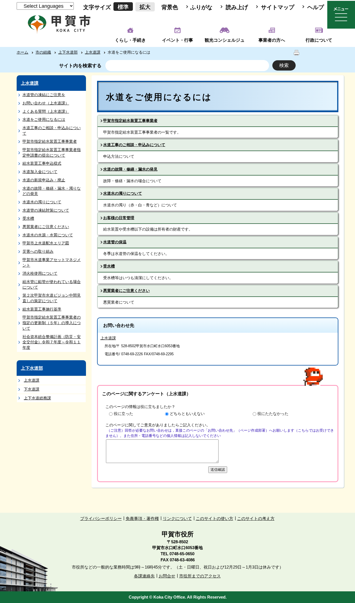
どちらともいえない (187, 413)
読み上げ (237, 7)
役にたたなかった (272, 413)
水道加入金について (39, 171)
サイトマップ (277, 7)
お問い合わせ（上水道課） (45, 103)
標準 (123, 7)
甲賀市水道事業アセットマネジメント (51, 262)
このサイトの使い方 (214, 518)
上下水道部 (68, 52)
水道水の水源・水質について (47, 235)
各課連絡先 (144, 576)
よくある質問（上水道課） (45, 111)
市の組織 (43, 52)
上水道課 (92, 52)
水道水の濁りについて (41, 202)
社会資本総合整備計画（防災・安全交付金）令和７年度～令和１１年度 (51, 342)
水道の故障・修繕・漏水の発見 (130, 169)
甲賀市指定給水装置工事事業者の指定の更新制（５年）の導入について (51, 322)
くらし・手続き (130, 40)
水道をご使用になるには (43, 119)
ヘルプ (315, 7)
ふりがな (201, 7)
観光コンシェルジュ (225, 40)
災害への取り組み (38, 251)
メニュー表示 (341, 15)
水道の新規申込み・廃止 (43, 180)
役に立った (123, 413)
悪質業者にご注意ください (45, 226)
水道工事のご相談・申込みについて (51, 131)
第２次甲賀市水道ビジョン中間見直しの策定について (51, 298)
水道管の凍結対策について (45, 210)
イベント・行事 (177, 40)
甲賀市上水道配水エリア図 (45, 243)
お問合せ (167, 576)
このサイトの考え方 (256, 518)
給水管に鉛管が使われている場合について (51, 284)
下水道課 (31, 389)
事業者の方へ (271, 40)
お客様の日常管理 (118, 218)
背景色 (169, 7)
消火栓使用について (39, 273)
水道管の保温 (114, 242)
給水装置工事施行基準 (41, 309)
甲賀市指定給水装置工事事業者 (49, 141)
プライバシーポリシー (101, 518)
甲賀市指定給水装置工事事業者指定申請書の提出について (51, 152)
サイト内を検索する (80, 65)
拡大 (145, 7)
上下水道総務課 (37, 398)
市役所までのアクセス (200, 576)
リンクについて (177, 518)
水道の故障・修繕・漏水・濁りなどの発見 (51, 191)
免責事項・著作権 (142, 518)
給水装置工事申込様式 (41, 163)
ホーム (22, 52)
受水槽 (28, 218)
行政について (319, 40)
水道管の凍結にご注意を (43, 94)
